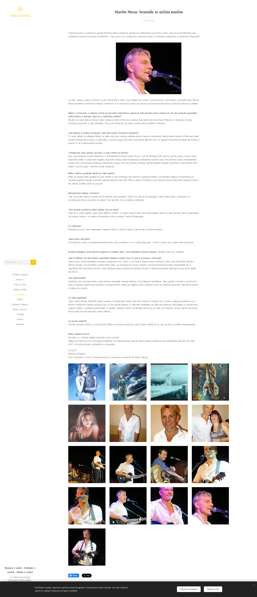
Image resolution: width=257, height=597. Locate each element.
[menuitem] (20, 274)
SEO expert (25, 580)
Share (75, 575)
